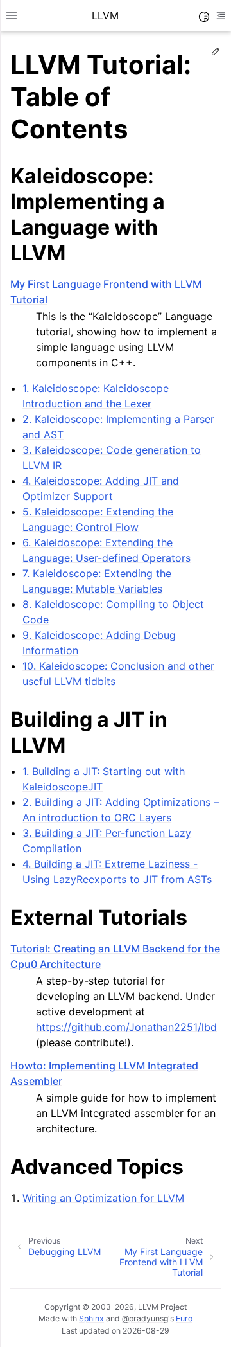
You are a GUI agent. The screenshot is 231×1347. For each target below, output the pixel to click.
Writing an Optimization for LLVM (103, 1197)
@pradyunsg (145, 1318)
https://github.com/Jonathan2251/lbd (126, 1027)
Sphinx (91, 1318)
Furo (184, 1318)
